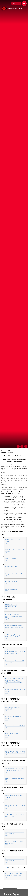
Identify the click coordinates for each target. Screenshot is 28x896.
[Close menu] (24, 3)
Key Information (10, 450)
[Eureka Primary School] (4, 8)
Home (3, 450)
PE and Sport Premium (7, 452)
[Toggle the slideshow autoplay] (25, 446)
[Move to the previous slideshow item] (18, 446)
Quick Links (16, 3)
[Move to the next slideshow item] (21, 446)
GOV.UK (6, 867)
